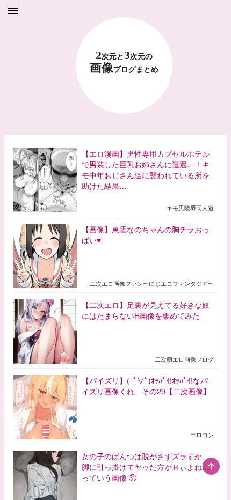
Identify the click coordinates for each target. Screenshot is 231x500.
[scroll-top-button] (211, 466)
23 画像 (124, 62)
